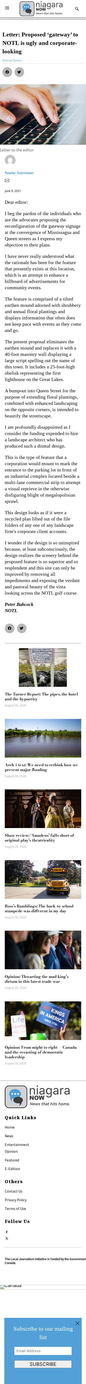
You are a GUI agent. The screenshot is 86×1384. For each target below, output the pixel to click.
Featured (12, 1160)
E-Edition (12, 1168)
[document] (43, 1351)
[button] (7, 72)
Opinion (11, 1151)
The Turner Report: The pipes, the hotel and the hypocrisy (41, 696)
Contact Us (13, 1191)
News (9, 1135)
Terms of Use (15, 1208)
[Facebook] (7, 1231)
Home (10, 1127)
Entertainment (17, 1144)
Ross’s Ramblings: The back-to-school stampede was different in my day (39, 908)
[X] (7, 1237)
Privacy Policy (16, 1199)
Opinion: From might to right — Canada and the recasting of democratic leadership (41, 1052)
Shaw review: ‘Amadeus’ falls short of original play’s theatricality (39, 837)
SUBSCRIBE (43, 1364)
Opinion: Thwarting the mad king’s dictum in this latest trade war (37, 979)
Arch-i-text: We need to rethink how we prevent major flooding (41, 767)
